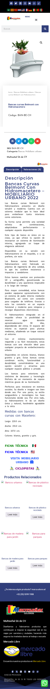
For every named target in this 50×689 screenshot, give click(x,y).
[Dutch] (19, 9)
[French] (27, 9)
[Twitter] (16, 3)
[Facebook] (11, 3)
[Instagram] (25, 3)
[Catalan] (12, 9)
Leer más (12, 514)
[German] (30, 9)
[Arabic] (9, 9)
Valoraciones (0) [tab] (32, 169)
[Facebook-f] (13, 672)
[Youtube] (30, 3)
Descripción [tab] (12, 169)
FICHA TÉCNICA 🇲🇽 (20, 445)
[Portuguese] (37, 9)
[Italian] (34, 9)
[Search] (45, 28)
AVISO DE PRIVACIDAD (12, 675)
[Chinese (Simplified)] (16, 9)
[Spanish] (41, 9)
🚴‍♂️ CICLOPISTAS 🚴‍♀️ (25, 468)
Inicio (10, 92)
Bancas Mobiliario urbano (24, 92)
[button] (36, 19)
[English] (23, 9)
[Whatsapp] (34, 3)
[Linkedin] (20, 3)
